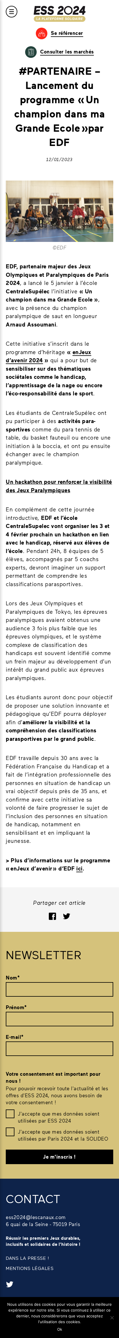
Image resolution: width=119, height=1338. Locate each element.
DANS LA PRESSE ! (27, 1258)
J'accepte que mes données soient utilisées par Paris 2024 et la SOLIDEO (63, 1135)
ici (79, 868)
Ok (59, 1329)
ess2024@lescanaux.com (36, 1217)
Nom (13, 978)
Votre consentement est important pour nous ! (53, 1077)
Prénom (16, 1007)
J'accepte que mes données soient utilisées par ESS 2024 (58, 1117)
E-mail (15, 1037)
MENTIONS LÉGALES (29, 1268)
